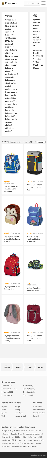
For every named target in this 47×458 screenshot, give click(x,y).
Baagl (35, 53)
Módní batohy (28, 386)
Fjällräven (5, 413)
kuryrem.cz (42, 455)
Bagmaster (37, 56)
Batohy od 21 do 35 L (9, 389)
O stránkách (37, 407)
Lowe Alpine (19, 413)
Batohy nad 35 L (7, 392)
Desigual (18, 407)
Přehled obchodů (39, 410)
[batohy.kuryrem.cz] (13, 3)
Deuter (4, 410)
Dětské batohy (7, 395)
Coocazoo (37, 59)
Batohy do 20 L (7, 386)
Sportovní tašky (28, 395)
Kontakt (36, 416)
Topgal (36, 68)
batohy (36, 455)
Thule (4, 416)
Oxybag (36, 62)
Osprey (4, 407)
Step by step (38, 65)
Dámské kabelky (29, 389)
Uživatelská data (39, 413)
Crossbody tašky (29, 392)
